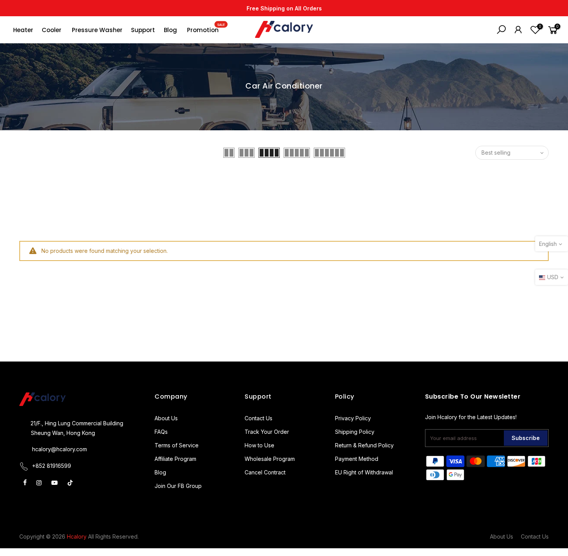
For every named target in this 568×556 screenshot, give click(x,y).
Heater (23, 30)
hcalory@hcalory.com (59, 449)
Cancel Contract (265, 472)
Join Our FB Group (178, 486)
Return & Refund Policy (364, 445)
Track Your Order (267, 431)
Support (143, 30)
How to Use (259, 445)
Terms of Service (177, 445)
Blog (170, 30)
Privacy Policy (353, 418)
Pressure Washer (97, 30)
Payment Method (356, 458)
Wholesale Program (270, 458)
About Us (166, 418)
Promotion (206, 28)
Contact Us (258, 418)
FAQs (161, 431)
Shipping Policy (354, 431)
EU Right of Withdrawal (364, 472)
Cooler (51, 30)
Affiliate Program (175, 458)
